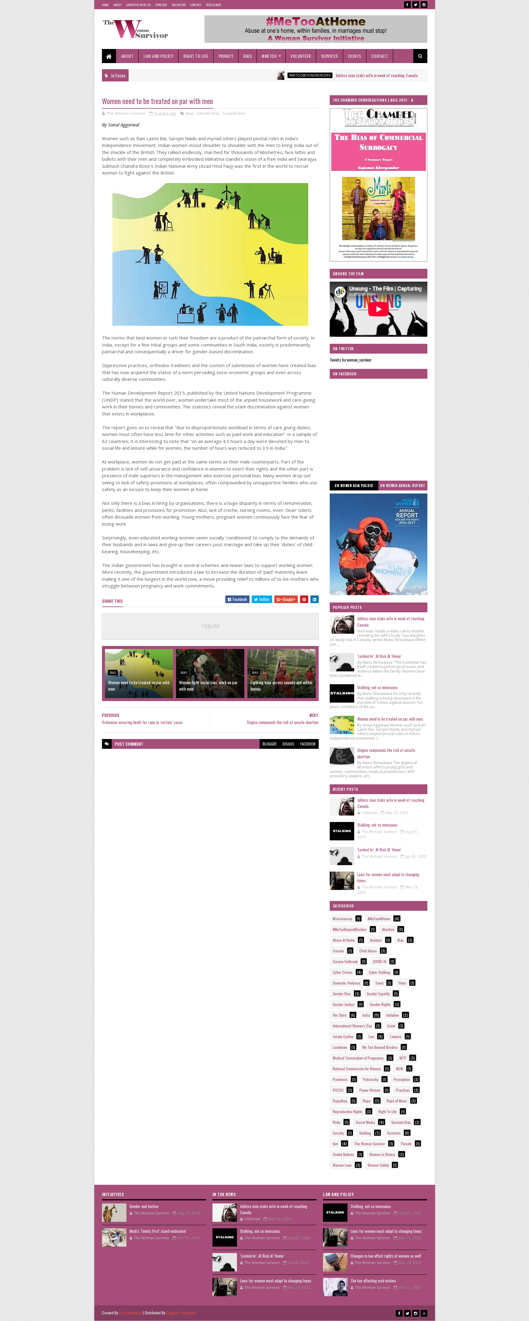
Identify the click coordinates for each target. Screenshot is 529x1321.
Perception (402, 1079)
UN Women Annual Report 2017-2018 (402, 486)
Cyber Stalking (379, 972)
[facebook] (407, 4)
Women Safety (378, 1165)
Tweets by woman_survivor (351, 359)
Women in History (382, 1154)
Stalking (365, 1132)
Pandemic (340, 1079)
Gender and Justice (144, 1206)
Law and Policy (158, 56)
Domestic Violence (346, 982)
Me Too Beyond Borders (380, 1047)
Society (338, 1132)
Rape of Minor (397, 1100)
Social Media (365, 1122)
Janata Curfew (343, 1036)
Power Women (370, 1090)
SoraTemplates (130, 1312)
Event (379, 982)
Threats (406, 1143)
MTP (403, 1057)
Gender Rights (380, 1004)
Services (161, 4)
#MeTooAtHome (379, 918)
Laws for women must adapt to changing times (388, 877)
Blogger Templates (181, 1312)
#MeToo (269, 56)
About (118, 4)
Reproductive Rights (347, 1111)
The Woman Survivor (369, 1143)
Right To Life (195, 56)
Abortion (388, 929)
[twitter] (415, 4)
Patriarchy (370, 1079)
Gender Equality (378, 993)
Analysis (376, 940)
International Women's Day (352, 1025)
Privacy (226, 56)
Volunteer (179, 4)
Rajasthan (340, 1100)
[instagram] (424, 4)
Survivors (394, 1132)
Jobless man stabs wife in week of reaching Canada (337, 75)
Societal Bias (234, 113)
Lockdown (340, 1047)
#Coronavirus (342, 918)
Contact (195, 4)
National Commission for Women (357, 1068)
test (335, 1143)
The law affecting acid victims (373, 1281)
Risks (336, 1122)
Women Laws (342, 1165)
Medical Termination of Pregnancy (358, 1057)
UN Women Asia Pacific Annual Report (354, 486)
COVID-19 (379, 961)
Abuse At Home (344, 940)
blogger (269, 743)
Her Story (340, 1015)
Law (371, 1036)
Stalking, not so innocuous (377, 687)
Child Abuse (368, 950)
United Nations (343, 1154)
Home (105, 4)
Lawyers (396, 1036)
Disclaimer (213, 4)
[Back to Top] (424, 1313)
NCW (399, 1068)
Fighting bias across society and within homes (281, 685)
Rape (366, 1100)
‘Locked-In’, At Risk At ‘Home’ (379, 656)
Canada (338, 950)
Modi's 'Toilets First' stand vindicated (157, 1231)
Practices (403, 1090)
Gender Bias (208, 113)
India (366, 1015)
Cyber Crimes (414, 75)
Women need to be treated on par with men (138, 685)
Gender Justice (344, 1004)
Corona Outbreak (345, 961)
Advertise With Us (138, 4)
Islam (391, 1025)
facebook (308, 743)
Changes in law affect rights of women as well (386, 1256)
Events (354, 56)
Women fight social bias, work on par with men (208, 685)
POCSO (338, 1090)
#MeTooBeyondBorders (270, 75)
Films (402, 982)
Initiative (392, 1015)
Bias (247, 56)
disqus (288, 743)
